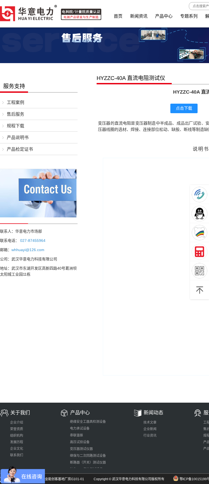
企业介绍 (16, 422)
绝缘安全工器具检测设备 (88, 422)
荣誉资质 (16, 429)
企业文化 (16, 449)
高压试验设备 (80, 442)
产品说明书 (18, 137)
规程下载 (15, 126)
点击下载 (184, 108)
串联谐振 (76, 435)
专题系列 (189, 16)
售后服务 (15, 114)
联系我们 (16, 455)
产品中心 (164, 16)
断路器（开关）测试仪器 (88, 462)
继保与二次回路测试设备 (88, 456)
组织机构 (16, 435)
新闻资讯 (138, 16)
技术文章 (149, 422)
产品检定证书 (20, 149)
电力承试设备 (80, 428)
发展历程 (16, 442)
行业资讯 (149, 435)
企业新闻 (149, 429)
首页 (118, 16)
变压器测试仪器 (81, 449)
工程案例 (15, 102)
